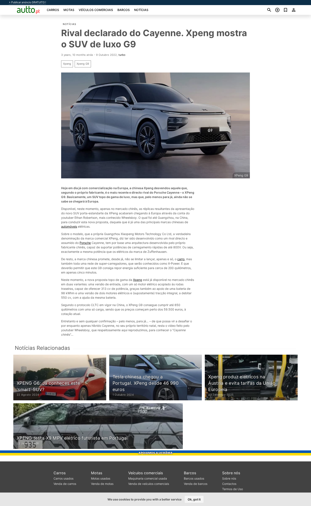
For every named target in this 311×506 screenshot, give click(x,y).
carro (180, 259)
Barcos (123, 10)
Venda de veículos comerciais (148, 483)
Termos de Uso (232, 489)
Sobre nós (231, 473)
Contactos (229, 483)
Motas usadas (100, 478)
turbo (121, 54)
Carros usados (63, 478)
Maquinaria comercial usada (147, 478)
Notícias (141, 10)
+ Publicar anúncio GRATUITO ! (27, 2)
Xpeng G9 (83, 63)
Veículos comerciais (96, 10)
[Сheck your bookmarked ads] (285, 10)
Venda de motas (102, 483)
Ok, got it (194, 499)
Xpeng (67, 63)
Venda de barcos (195, 483)
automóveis (69, 226)
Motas (68, 10)
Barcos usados (194, 478)
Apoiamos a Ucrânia (155, 453)
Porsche (85, 243)
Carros (53, 10)
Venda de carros (65, 483)
